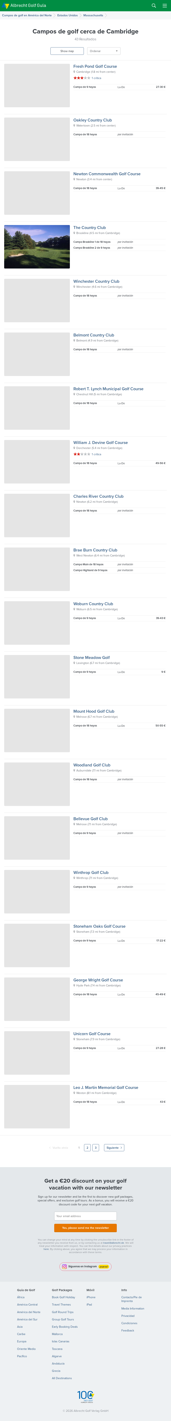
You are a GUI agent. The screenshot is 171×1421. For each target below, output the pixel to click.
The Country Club (89, 227)
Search (153, 5)
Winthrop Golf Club (91, 872)
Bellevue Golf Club (90, 819)
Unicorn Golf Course (92, 1034)
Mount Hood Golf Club (93, 711)
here (46, 1249)
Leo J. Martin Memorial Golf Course (105, 1087)
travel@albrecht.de (113, 1242)
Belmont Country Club (93, 335)
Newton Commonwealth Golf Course (107, 174)
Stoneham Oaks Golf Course (99, 926)
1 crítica (96, 78)
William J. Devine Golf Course (100, 442)
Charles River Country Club (98, 496)
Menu (164, 5)
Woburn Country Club (93, 604)
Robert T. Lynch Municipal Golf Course (108, 389)
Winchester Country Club (96, 281)
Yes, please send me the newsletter (85, 1228)
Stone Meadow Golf (91, 657)
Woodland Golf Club (92, 765)
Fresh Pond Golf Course (95, 66)
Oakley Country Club (92, 120)
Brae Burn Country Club (95, 550)
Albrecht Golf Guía (28, 5)
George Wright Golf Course (98, 980)
